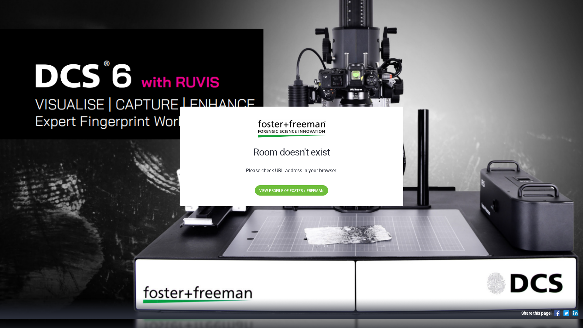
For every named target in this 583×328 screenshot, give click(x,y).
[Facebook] (557, 313)
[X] (566, 313)
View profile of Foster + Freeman (291, 190)
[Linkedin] (575, 313)
